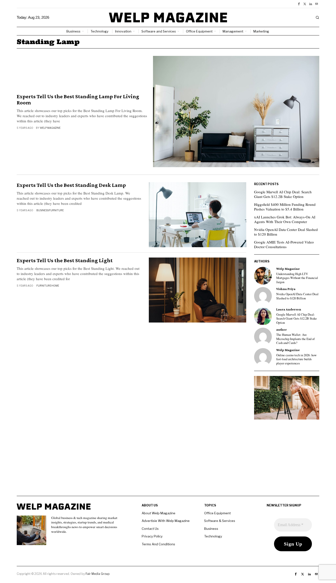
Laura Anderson (288, 309)
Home (55, 285)
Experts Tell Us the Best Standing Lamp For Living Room (78, 99)
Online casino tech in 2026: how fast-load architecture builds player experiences (296, 359)
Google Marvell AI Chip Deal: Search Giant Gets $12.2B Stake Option (283, 194)
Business (42, 210)
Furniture (56, 210)
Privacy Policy (152, 536)
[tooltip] (299, 4)
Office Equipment (217, 513)
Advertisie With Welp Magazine (166, 521)
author (281, 329)
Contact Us (150, 529)
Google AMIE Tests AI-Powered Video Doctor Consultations (284, 244)
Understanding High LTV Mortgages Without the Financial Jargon (297, 278)
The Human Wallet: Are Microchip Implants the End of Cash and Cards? (295, 339)
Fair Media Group (97, 574)
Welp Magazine (50, 127)
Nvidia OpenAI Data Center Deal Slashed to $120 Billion (286, 232)
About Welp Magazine (158, 513)
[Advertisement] (168, 461)
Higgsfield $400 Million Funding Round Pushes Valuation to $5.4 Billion (285, 207)
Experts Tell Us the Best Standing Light (65, 260)
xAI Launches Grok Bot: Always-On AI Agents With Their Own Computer (284, 219)
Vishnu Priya (285, 289)
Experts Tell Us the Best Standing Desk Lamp (71, 185)
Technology (213, 536)
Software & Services (219, 521)
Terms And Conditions (158, 544)
